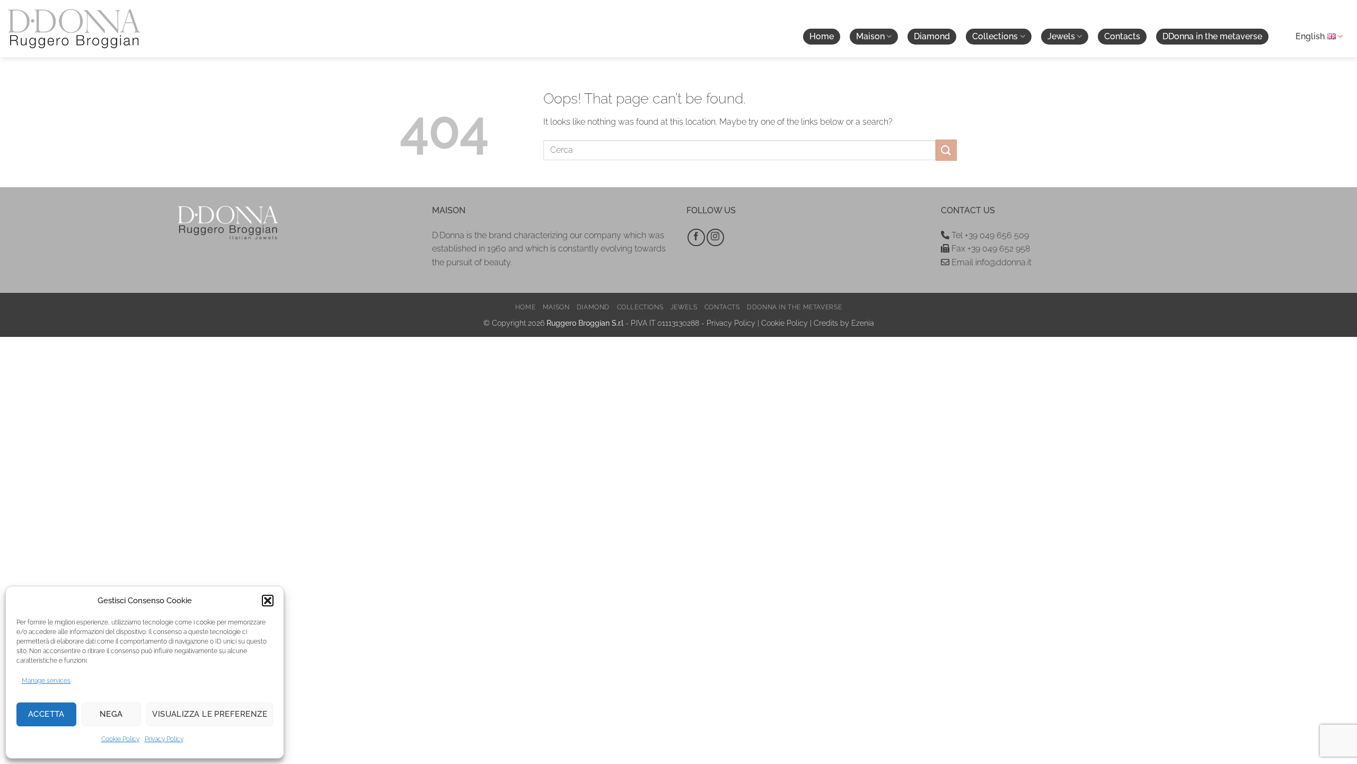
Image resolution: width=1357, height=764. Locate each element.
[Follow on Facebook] (696, 237)
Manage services (46, 680)
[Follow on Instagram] (715, 237)
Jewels (1061, 36)
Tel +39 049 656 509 (989, 235)
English (1310, 36)
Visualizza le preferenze (209, 714)
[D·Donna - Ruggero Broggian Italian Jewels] (74, 28)
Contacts (1122, 36)
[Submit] (946, 150)
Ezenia (862, 322)
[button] (267, 600)
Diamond (932, 36)
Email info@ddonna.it (990, 262)
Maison (870, 36)
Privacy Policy (164, 739)
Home (821, 36)
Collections (995, 36)
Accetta (46, 714)
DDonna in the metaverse (1212, 36)
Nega (111, 714)
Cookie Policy (120, 739)
